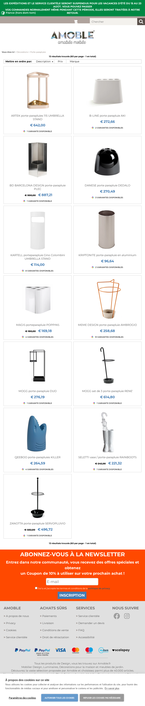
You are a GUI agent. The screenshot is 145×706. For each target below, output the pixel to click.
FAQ (80, 630)
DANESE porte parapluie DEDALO (107, 185)
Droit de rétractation (54, 637)
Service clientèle (15, 637)
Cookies (10, 630)
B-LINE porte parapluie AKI (107, 115)
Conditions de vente (54, 630)
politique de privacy (99, 588)
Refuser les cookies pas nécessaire (102, 697)
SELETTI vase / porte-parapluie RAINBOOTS (107, 457)
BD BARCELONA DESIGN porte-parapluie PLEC (38, 187)
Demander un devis (90, 623)
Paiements (48, 616)
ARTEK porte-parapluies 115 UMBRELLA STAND (37, 117)
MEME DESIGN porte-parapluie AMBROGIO (107, 325)
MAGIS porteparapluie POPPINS (37, 325)
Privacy (10, 623)
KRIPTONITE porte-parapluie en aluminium (107, 255)
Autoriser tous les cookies (59, 697)
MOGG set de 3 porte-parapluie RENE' (107, 391)
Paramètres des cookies (22, 697)
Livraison (47, 623)
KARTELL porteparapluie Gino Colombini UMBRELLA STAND (37, 256)
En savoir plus (112, 688)
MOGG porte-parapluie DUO (38, 391)
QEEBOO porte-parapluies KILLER (37, 457)
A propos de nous (16, 616)
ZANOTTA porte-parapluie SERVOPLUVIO (37, 523)
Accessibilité (85, 637)
